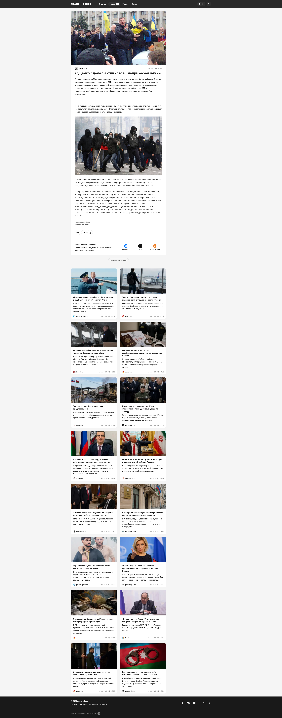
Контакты (83, 704)
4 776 (113, 316)
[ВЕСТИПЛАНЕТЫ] (123, 478)
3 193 (113, 478)
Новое (114, 4)
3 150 (162, 478)
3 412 (162, 372)
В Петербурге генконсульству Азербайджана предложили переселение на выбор (142, 513)
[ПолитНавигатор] (74, 316)
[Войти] (209, 4)
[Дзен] (194, 703)
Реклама (74, 704)
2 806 (113, 585)
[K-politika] (123, 638)
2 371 (162, 638)
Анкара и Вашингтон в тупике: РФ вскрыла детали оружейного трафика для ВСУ (93, 513)
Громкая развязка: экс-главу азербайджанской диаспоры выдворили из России (142, 353)
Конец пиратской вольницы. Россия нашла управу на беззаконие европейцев (93, 351)
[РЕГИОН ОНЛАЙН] (123, 316)
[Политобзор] (81, 4)
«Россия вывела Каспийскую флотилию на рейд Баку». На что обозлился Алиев (93, 298)
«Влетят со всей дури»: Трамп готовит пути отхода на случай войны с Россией (142, 460)
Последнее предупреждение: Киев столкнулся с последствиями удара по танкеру (140, 409)
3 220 (162, 425)
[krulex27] (76, 68)
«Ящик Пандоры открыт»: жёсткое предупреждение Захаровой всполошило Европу (141, 568)
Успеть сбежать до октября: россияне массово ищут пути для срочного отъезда (141, 298)
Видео (125, 4)
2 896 (162, 531)
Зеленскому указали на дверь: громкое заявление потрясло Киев (91, 673)
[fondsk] (74, 372)
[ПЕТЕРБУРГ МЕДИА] (123, 531)
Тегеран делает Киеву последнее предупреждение (88, 407)
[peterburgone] (123, 425)
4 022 (113, 372)
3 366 (113, 425)
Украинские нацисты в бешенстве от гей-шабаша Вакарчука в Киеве (92, 567)
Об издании (93, 704)
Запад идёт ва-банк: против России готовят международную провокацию (93, 620)
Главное (102, 4)
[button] (77, 232)
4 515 (162, 316)
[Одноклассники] (183, 703)
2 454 (162, 585)
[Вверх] (207, 703)
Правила (103, 704)
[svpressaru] (74, 425)
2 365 (113, 691)
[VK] (188, 703)
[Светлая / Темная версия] (201, 4)
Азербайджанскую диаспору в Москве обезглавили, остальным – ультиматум (91, 460)
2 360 (162, 691)
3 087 (113, 531)
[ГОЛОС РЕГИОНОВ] (74, 531)
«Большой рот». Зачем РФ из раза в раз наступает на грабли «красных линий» (140, 620)
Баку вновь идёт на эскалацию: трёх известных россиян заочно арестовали (140, 673)
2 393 (113, 638)
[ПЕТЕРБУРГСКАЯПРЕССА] (123, 585)
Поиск (134, 4)
